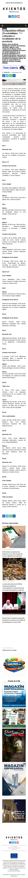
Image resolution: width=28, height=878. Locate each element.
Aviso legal (14, 846)
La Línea (12, 31)
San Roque (21, 31)
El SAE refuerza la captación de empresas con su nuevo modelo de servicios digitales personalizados (12, 554)
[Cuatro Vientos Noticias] (14, 10)
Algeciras (4, 29)
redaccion (7, 72)
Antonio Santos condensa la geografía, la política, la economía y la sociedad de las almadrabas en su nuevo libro (13, 620)
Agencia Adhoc (14, 876)
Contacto (14, 849)
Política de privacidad (14, 848)
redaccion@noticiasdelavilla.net (14, 2)
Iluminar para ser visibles (10, 650)
